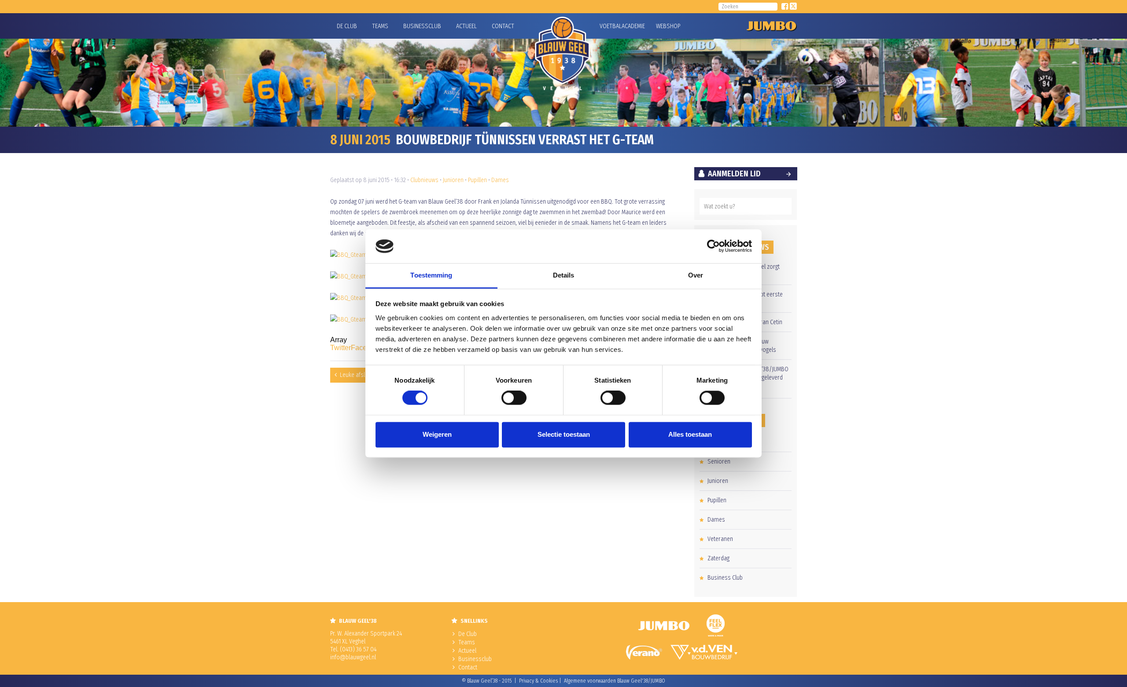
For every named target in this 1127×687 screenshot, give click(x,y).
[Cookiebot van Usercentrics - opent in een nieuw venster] (713, 246)
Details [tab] (564, 275)
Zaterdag (718, 558)
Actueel (466, 26)
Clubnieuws (424, 180)
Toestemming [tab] (431, 275)
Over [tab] (695, 275)
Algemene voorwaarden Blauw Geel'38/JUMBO (614, 681)
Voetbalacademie (611, 26)
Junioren (453, 180)
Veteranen (720, 539)
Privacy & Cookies (538, 681)
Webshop (667, 26)
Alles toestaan (690, 434)
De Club (347, 26)
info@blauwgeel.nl (353, 657)
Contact (503, 26)
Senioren (718, 461)
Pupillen (477, 180)
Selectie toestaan (564, 434)
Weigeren (437, 434)
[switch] (514, 398)
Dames (500, 180)
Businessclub (422, 26)
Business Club (725, 577)
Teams (380, 26)
